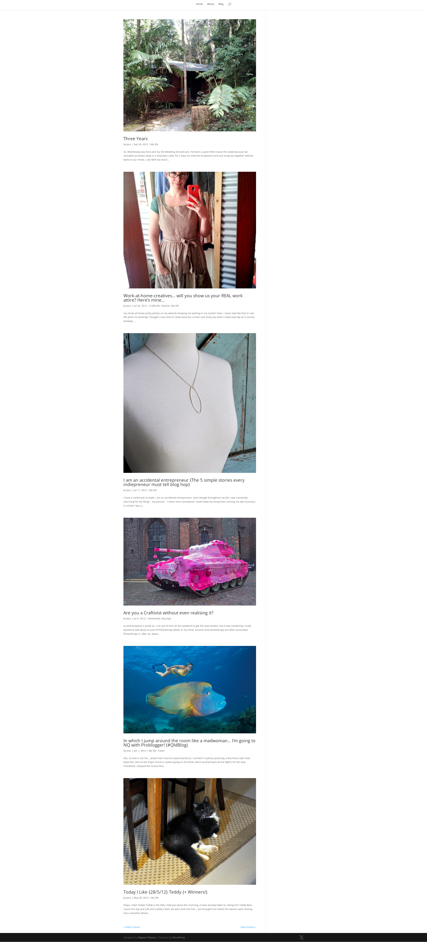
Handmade (154, 618)
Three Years (135, 139)
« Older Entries (131, 927)
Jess (129, 144)
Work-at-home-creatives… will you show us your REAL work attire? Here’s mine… (183, 298)
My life (154, 144)
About (210, 4)
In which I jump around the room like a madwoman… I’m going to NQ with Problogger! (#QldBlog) (189, 743)
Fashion (165, 305)
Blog (221, 4)
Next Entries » (248, 927)
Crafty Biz (154, 305)
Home (199, 4)
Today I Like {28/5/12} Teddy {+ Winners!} (165, 892)
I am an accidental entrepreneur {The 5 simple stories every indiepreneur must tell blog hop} (184, 482)
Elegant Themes (147, 937)
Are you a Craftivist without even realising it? (168, 613)
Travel (161, 750)
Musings (166, 618)
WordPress (178, 937)
